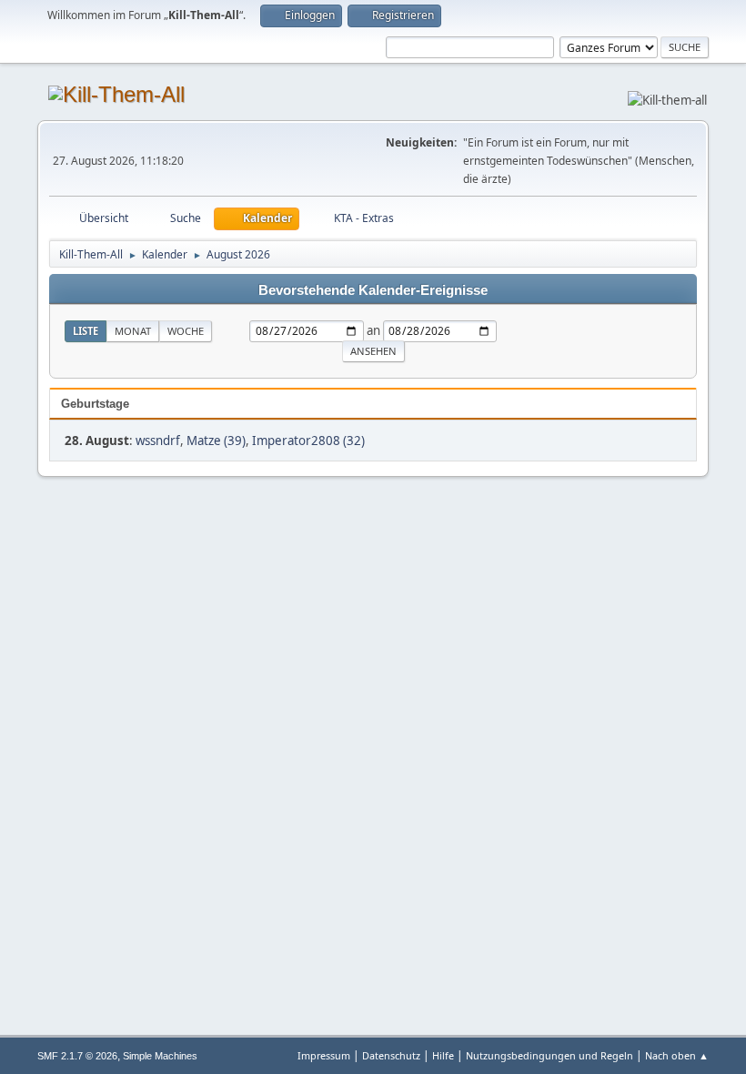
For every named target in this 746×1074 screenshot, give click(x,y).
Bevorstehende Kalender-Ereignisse (373, 290)
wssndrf (158, 440)
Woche (185, 331)
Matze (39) (216, 440)
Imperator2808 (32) (308, 440)
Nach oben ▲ (677, 1055)
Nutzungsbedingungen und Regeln (549, 1055)
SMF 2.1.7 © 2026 (77, 1055)
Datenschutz (391, 1055)
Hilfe (443, 1055)
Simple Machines (160, 1055)
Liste (85, 331)
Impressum (323, 1055)
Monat (133, 331)
